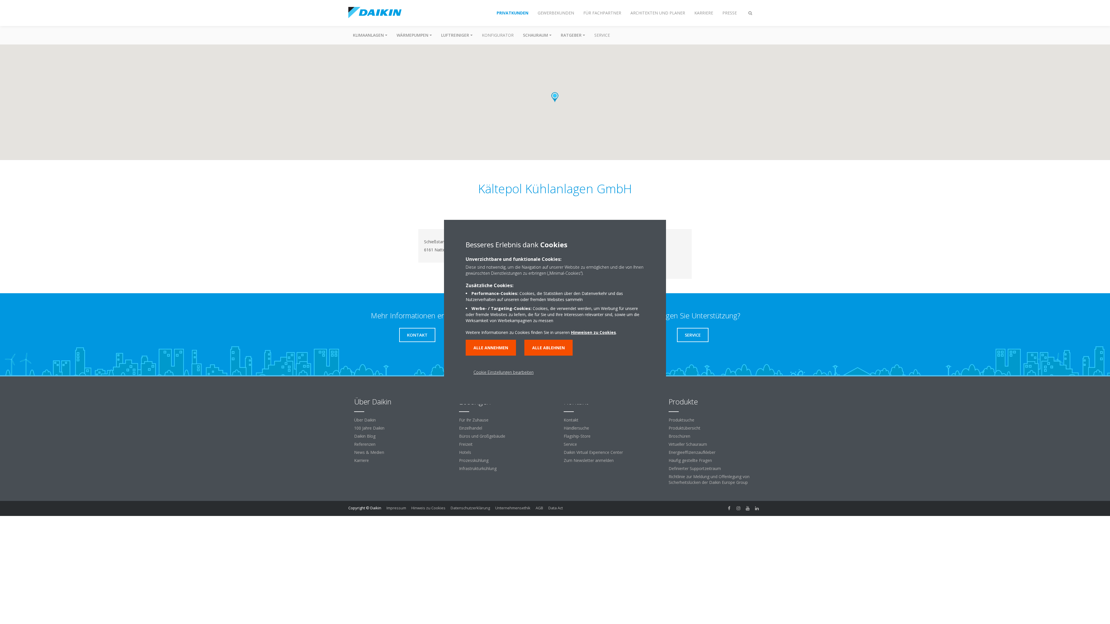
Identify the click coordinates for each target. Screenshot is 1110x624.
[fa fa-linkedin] (757, 508)
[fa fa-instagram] (738, 508)
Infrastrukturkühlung (478, 468)
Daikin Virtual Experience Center (593, 452)
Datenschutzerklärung (470, 507)
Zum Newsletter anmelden (589, 460)
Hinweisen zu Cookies (593, 332)
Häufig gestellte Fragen (690, 460)
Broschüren (679, 436)
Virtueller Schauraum (688, 444)
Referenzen (364, 444)
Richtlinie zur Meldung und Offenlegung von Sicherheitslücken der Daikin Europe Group (709, 479)
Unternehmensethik (512, 507)
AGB (539, 507)
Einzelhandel (470, 428)
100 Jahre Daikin (369, 428)
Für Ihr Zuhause (474, 420)
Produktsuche (681, 420)
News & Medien (369, 452)
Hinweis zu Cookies (428, 507)
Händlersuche (576, 428)
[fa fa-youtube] (747, 508)
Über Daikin (365, 420)
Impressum (396, 507)
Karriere (361, 460)
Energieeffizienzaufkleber (692, 452)
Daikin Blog (364, 436)
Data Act (555, 507)
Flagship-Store (577, 436)
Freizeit (466, 444)
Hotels (465, 452)
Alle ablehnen (548, 347)
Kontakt (571, 420)
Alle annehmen (490, 347)
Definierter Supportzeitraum (695, 468)
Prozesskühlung (474, 460)
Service (602, 35)
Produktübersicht (684, 428)
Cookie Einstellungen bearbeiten (503, 372)
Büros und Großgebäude (482, 436)
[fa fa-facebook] (729, 508)
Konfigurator (498, 35)
